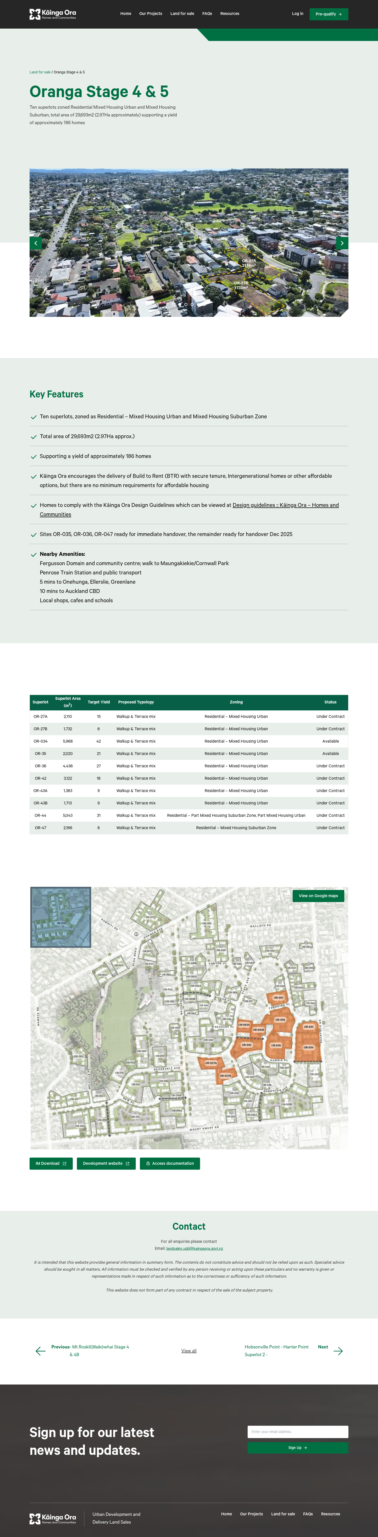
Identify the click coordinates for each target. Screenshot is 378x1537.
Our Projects (150, 14)
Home (125, 14)
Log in (297, 14)
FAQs (207, 14)
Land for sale (182, 14)
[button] (36, 243)
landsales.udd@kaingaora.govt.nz (194, 1248)
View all (188, 1351)
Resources (229, 14)
